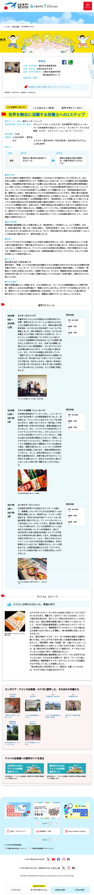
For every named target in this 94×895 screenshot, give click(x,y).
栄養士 (39, 87)
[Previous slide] (37, 824)
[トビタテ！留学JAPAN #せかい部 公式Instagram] (68, 868)
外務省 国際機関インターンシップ (42, 848)
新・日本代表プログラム (39, 889)
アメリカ (59, 87)
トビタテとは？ (16, 890)
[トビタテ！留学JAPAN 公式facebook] (58, 859)
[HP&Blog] (70, 62)
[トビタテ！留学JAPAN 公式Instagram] (63, 859)
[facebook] (64, 62)
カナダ (53, 87)
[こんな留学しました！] (16, 107)
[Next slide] (57, 824)
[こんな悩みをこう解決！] (44, 107)
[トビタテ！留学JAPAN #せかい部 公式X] (63, 868)
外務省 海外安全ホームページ (16, 848)
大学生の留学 (80, 890)
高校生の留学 (60, 890)
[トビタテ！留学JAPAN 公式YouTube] (53, 859)
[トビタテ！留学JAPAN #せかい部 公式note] (73, 868)
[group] (18, 810)
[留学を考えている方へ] (72, 107)
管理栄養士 (32, 87)
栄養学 (45, 87)
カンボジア (66, 87)
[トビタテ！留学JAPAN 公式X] (48, 859)
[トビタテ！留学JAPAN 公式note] (68, 859)
